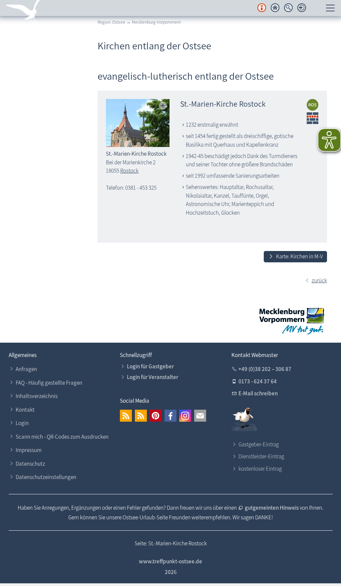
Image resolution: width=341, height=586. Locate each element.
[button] (126, 416)
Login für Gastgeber (150, 366)
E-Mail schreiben (258, 393)
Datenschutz (30, 463)
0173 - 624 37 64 (257, 381)
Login (22, 423)
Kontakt (25, 409)
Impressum (29, 450)
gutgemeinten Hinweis (272, 507)
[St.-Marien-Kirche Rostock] (138, 123)
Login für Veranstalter (152, 377)
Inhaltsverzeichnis (37, 396)
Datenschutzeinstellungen (46, 477)
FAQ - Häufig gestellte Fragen (49, 382)
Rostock (129, 170)
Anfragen (26, 369)
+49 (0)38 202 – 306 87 (264, 369)
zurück (319, 280)
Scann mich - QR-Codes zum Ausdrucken (62, 436)
